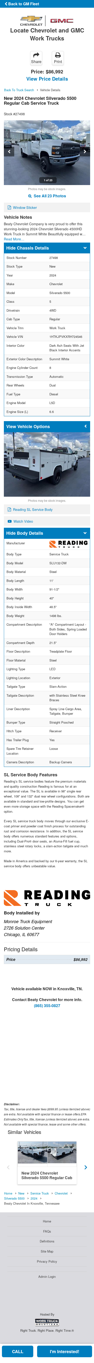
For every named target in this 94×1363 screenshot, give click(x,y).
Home (47, 1221)
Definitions (47, 1241)
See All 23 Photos (49, 196)
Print (58, 61)
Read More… (14, 239)
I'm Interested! (64, 1351)
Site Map (47, 1251)
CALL (17, 1351)
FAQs (47, 1231)
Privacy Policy (47, 1261)
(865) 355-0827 (47, 1005)
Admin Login (47, 1276)
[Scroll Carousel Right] (85, 1165)
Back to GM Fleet (23, 3)
